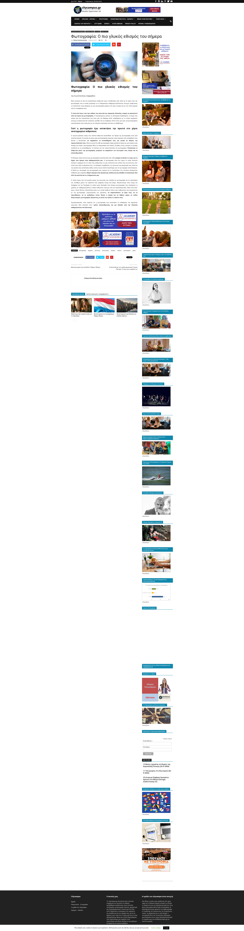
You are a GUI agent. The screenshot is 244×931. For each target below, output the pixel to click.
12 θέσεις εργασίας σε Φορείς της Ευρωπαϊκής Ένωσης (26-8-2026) (156, 765)
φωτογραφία (127, 250)
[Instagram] (158, 1)
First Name (146, 747)
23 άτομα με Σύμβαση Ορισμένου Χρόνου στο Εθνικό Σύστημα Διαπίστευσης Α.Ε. (156, 779)
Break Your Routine (144, 19)
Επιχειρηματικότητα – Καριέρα (122, 19)
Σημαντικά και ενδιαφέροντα (78, 31)
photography (82, 250)
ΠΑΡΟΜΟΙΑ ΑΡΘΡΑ (78, 294)
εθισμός (113, 250)
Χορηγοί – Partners (77, 910)
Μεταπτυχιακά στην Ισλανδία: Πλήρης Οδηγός (85, 267)
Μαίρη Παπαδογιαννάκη (80, 40)
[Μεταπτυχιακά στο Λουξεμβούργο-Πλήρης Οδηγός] (104, 305)
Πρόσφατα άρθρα (89, 31)
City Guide (98, 23)
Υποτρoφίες (103, 19)
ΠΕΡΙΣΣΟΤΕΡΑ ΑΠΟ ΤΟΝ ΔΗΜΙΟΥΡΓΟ (97, 294)
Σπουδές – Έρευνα (88, 19)
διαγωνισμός (105, 250)
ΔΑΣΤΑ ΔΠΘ (146, 760)
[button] (170, 21)
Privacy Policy (130, 23)
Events (106, 23)
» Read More (145, 127)
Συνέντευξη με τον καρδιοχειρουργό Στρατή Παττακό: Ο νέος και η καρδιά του (123, 268)
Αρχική (76, 19)
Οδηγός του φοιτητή (82, 23)
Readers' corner (104, 31)
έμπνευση (97, 250)
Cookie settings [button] (156, 928)
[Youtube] (171, 1)
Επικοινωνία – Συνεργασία (79, 904)
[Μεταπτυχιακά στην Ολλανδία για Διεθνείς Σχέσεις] (127, 305)
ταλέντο (119, 250)
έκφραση (90, 250)
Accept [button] (166, 928)
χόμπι (134, 250)
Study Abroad (117, 23)
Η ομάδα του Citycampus (79, 907)
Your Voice (160, 19)
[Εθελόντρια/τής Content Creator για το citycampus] (81, 305)
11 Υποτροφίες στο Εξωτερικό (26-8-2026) (157, 772)
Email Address (148, 741)
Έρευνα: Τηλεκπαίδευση (146, 23)
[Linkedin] (162, 1)
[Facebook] (155, 1)
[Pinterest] (165, 1)
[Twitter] (168, 1)
